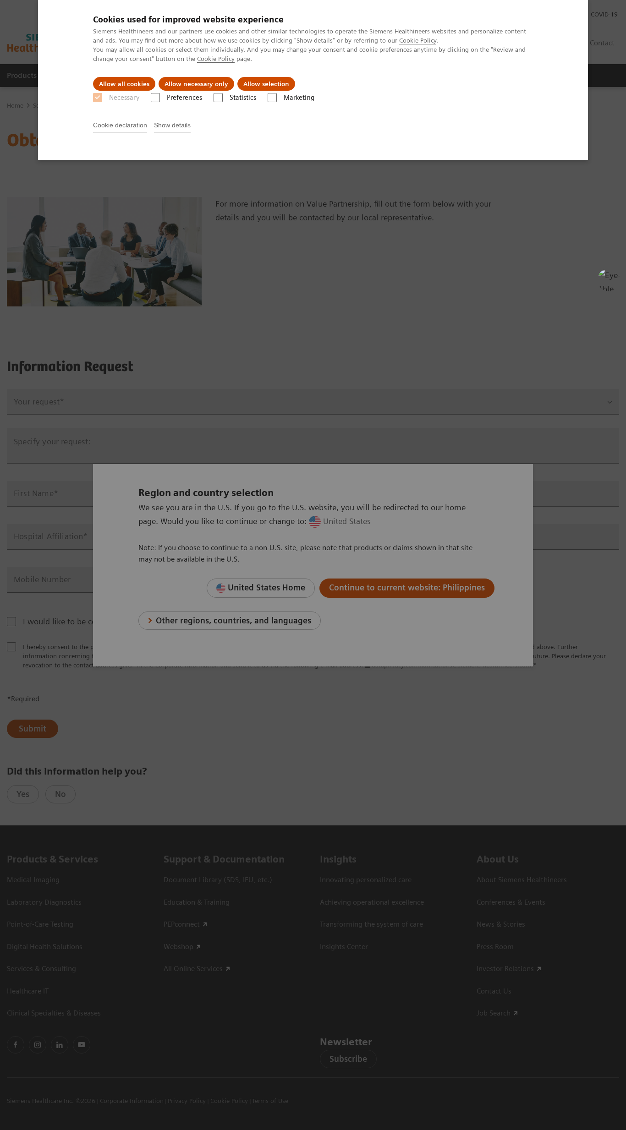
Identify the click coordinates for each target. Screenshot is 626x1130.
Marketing (299, 97)
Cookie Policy (417, 40)
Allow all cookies (124, 83)
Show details (172, 125)
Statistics (243, 97)
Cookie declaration (120, 125)
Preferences (184, 97)
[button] (609, 279)
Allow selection (266, 83)
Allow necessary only (196, 83)
